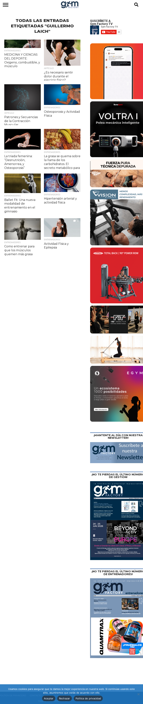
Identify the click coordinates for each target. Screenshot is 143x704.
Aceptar (48, 698)
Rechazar (64, 698)
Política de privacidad (88, 698)
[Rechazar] (138, 694)
